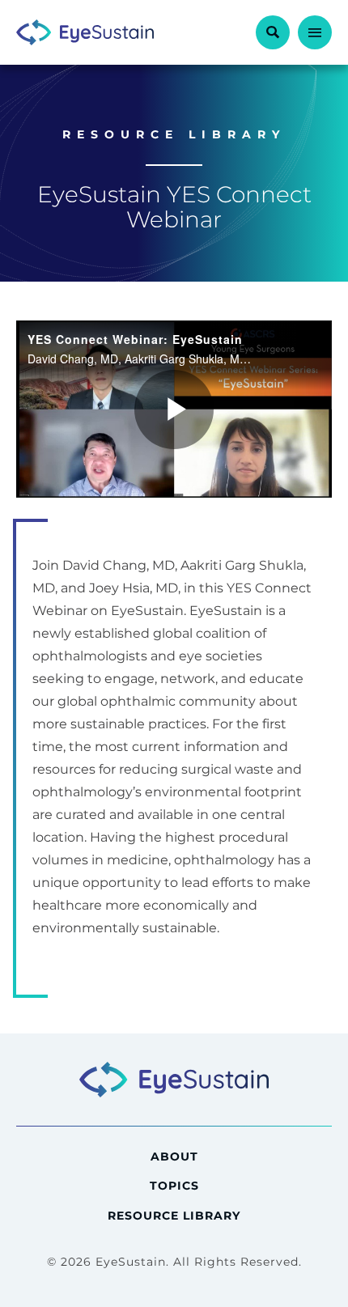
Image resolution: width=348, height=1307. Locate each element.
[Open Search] (273, 32)
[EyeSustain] (85, 32)
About (174, 1156)
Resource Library (174, 1215)
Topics (174, 1185)
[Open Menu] (315, 32)
